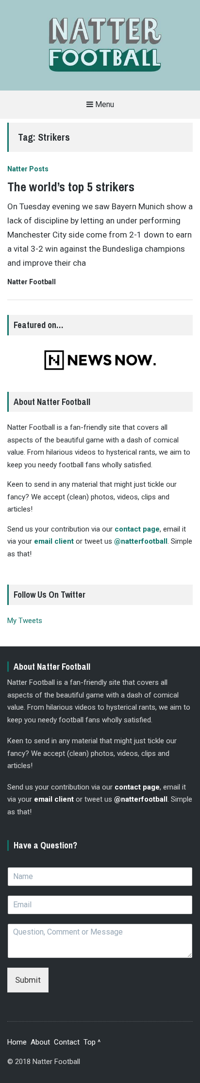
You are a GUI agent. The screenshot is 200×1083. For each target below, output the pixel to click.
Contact (67, 1042)
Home (17, 1042)
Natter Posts (28, 169)
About (40, 1042)
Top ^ (91, 1042)
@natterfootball (140, 541)
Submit (28, 980)
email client (54, 541)
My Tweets (24, 620)
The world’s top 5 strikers (70, 186)
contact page (137, 529)
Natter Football (31, 282)
